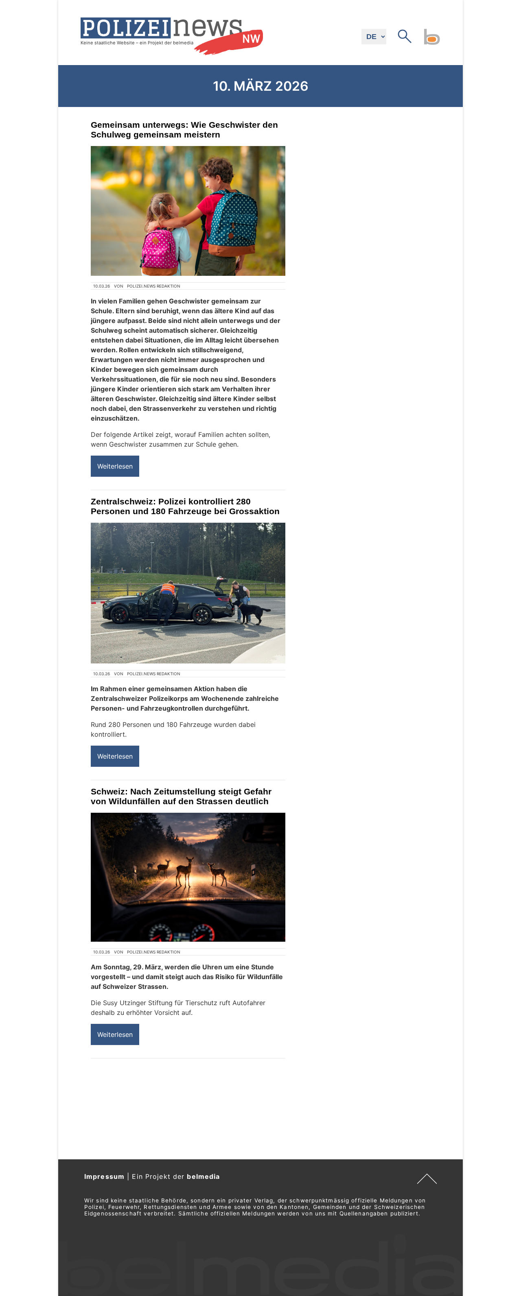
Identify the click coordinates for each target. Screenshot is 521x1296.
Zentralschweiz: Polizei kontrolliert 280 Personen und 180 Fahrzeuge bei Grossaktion (185, 506)
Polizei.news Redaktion (153, 286)
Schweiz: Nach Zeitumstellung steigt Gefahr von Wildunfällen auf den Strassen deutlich (181, 796)
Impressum (104, 1176)
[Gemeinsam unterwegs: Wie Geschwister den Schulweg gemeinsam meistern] (188, 211)
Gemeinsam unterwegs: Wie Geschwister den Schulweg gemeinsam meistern (184, 129)
